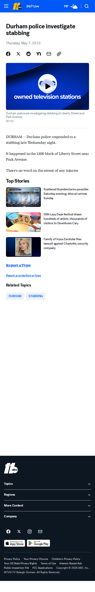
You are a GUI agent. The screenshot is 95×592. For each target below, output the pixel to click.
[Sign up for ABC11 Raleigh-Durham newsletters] (40, 531)
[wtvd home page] (11, 468)
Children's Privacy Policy (66, 559)
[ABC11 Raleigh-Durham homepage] (17, 6)
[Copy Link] (59, 54)
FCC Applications (42, 568)
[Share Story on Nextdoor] (38, 54)
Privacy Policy (12, 559)
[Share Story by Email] (49, 54)
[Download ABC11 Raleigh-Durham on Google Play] (38, 543)
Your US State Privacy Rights (20, 563)
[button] (6, 6)
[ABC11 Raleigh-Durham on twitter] (19, 531)
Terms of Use (48, 563)
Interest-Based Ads (70, 563)
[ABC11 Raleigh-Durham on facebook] (8, 531)
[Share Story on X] (18, 54)
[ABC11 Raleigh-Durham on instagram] (29, 531)
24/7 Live (32, 6)
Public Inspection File (16, 568)
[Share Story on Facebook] (8, 54)
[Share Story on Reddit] (28, 54)
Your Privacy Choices (36, 559)
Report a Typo (18, 265)
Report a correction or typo (23, 275)
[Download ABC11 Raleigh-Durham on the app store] (14, 543)
